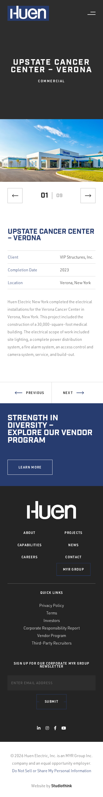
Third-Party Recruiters (52, 643)
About (30, 533)
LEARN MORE (30, 467)
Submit (51, 701)
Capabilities (30, 545)
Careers (30, 557)
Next (68, 393)
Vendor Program (51, 635)
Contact (73, 557)
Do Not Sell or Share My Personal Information (51, 770)
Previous (35, 393)
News (73, 545)
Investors (52, 620)
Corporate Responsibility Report (52, 627)
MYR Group (73, 569)
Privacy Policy (51, 605)
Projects (73, 533)
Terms (51, 612)
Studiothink (61, 785)
